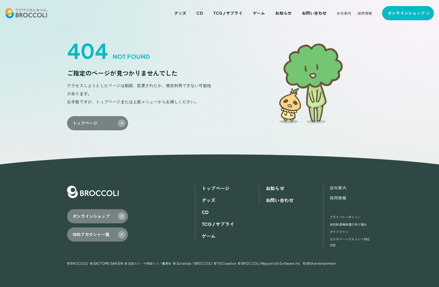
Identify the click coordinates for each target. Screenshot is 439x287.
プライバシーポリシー (345, 217)
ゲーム (259, 13)
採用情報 (364, 13)
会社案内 (344, 13)
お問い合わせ (314, 13)
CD (199, 13)
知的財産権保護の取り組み (348, 224)
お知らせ (283, 13)
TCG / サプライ (228, 13)
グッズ (180, 13)
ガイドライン (339, 232)
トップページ (215, 188)
